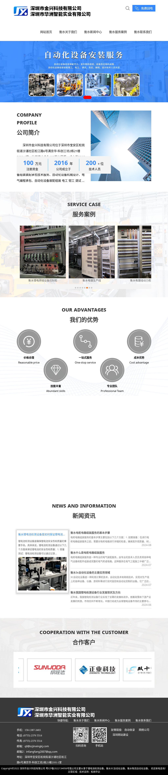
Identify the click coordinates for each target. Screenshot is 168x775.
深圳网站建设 (120, 735)
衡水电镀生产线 (43, 280)
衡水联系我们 (143, 32)
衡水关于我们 (68, 32)
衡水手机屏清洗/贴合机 (140, 280)
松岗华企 (95, 771)
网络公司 (144, 730)
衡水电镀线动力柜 (91, 280)
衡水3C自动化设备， (116, 768)
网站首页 (46, 32)
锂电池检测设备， (97, 768)
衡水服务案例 (118, 32)
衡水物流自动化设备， (138, 768)
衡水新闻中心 (93, 32)
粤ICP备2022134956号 (57, 768)
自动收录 (129, 730)
